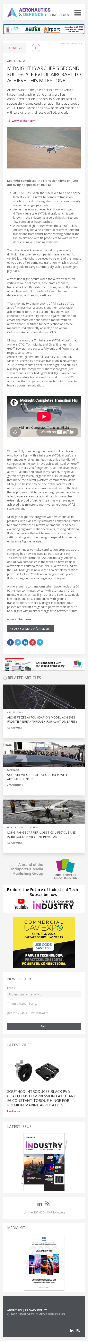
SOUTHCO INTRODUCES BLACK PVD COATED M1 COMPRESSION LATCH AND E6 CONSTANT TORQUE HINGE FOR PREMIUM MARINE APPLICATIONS (41, 1098)
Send (44, 1026)
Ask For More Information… (32, 628)
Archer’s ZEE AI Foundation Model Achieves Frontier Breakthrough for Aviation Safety (42, 719)
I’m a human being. (24, 1003)
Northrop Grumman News (23, 827)
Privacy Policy (36, 1310)
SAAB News (13, 769)
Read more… (14, 1111)
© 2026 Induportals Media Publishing (36, 1314)
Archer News (17, 61)
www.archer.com (24, 121)
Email (11, 988)
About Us (14, 1310)
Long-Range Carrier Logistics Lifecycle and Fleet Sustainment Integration (41, 834)
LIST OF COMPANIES (21, 1318)
